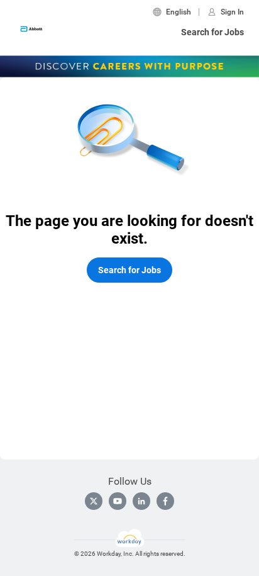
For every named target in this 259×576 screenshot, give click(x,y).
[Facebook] (165, 501)
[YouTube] (117, 501)
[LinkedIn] (141, 501)
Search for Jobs (212, 32)
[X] (93, 501)
